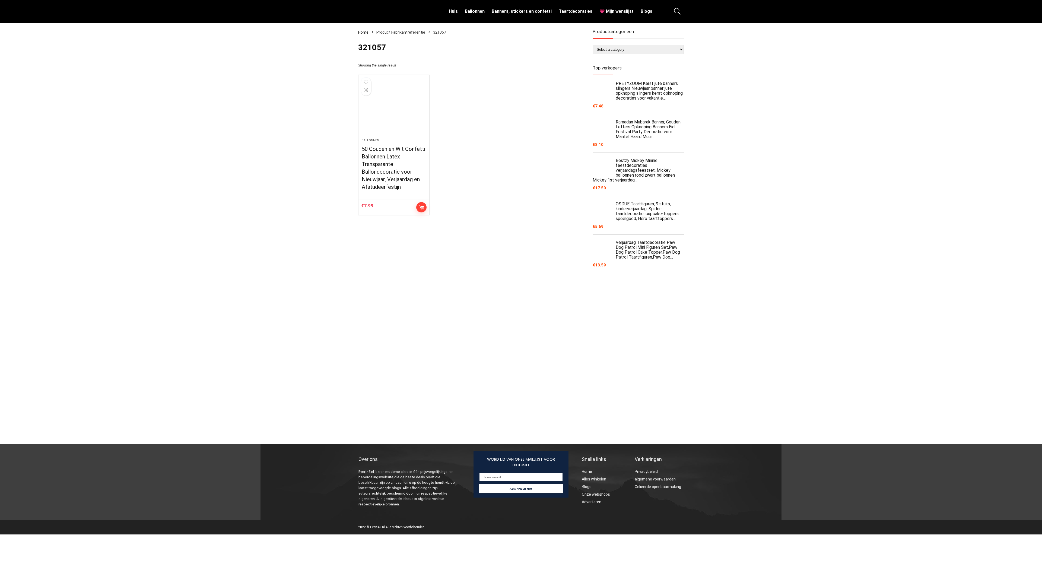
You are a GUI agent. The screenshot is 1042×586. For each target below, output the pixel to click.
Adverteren (591, 502)
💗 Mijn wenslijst (616, 11)
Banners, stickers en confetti (522, 11)
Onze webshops (596, 494)
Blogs (646, 11)
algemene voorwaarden (655, 479)
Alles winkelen (594, 479)
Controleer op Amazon (421, 207)
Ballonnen (475, 11)
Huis (453, 11)
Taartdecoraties (575, 11)
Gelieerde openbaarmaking (658, 487)
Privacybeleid (646, 471)
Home (363, 32)
